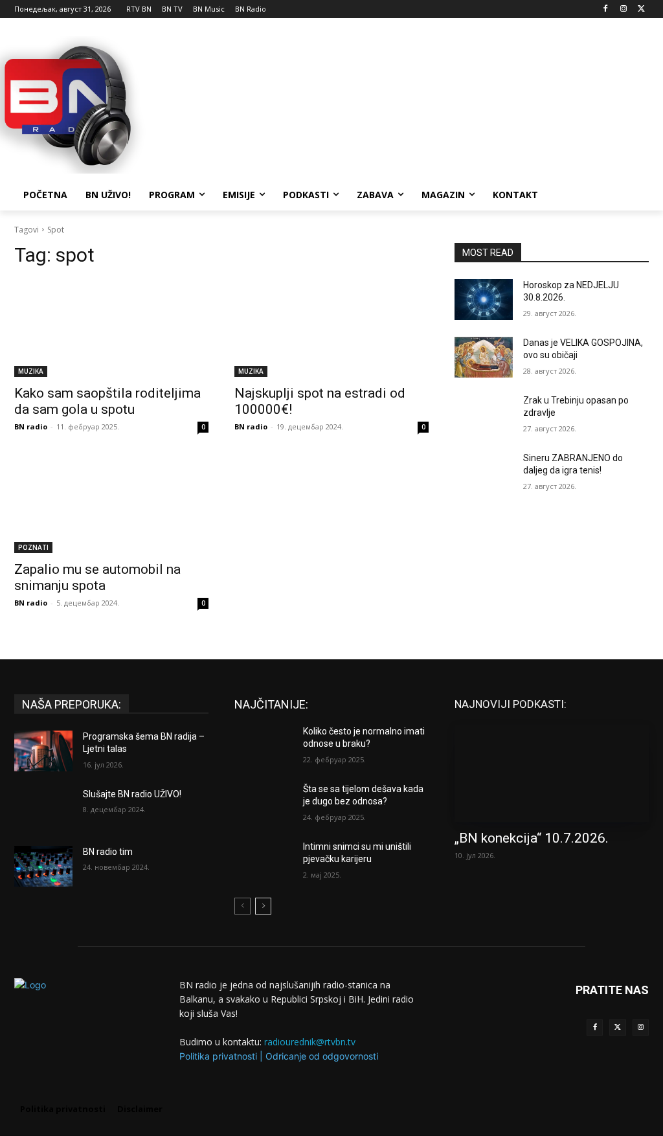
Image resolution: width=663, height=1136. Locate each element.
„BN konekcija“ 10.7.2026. (532, 838)
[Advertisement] (317, 103)
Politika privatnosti (218, 1056)
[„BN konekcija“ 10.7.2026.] (552, 773)
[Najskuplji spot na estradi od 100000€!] (331, 328)
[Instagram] (623, 9)
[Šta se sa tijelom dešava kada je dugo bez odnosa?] (263, 803)
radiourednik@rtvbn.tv (309, 1042)
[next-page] (263, 906)
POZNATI (33, 547)
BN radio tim (108, 851)
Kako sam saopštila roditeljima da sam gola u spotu (107, 401)
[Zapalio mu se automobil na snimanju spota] (111, 504)
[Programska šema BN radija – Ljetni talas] (43, 751)
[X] (641, 9)
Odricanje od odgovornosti (321, 1056)
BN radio (30, 426)
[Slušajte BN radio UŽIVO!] (43, 808)
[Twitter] (617, 1027)
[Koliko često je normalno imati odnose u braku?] (263, 745)
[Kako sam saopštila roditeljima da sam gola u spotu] (111, 328)
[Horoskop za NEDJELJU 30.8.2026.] (484, 299)
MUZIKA (30, 371)
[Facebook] (605, 9)
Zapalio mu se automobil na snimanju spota (97, 577)
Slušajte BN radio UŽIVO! (132, 794)
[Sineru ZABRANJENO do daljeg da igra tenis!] (484, 472)
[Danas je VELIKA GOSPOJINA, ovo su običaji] (484, 357)
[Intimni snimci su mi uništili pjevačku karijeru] (263, 861)
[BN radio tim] (43, 866)
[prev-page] (242, 906)
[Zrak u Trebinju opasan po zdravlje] (484, 414)
